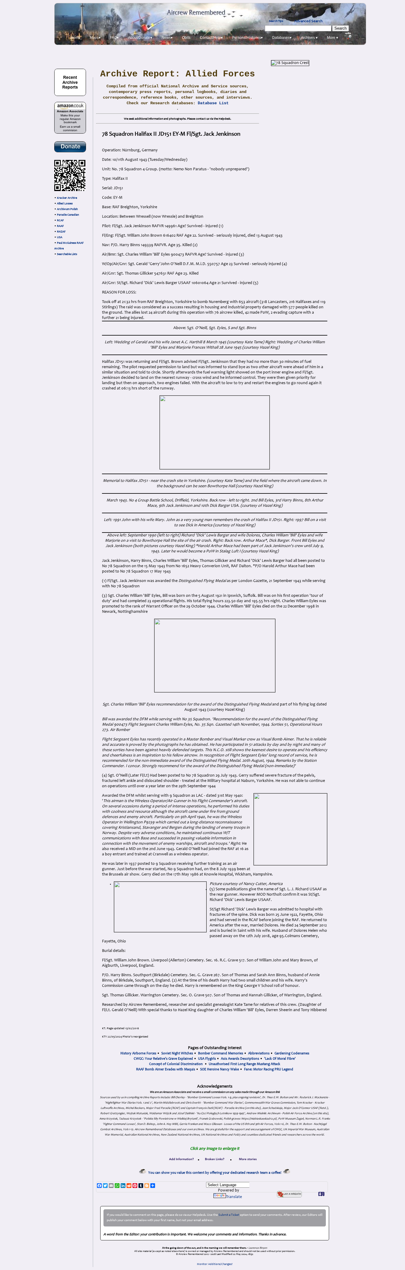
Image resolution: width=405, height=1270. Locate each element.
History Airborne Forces (138, 1053)
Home (75, 38)
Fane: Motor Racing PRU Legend (268, 1069)
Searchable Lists (67, 254)
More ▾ (332, 38)
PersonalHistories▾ (247, 38)
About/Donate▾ (140, 38)
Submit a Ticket (229, 1215)
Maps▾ (95, 38)
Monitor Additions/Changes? (215, 1264)
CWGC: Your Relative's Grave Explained (163, 1059)
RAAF (60, 226)
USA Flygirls (207, 1059)
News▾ (167, 38)
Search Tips (276, 21)
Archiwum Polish (67, 209)
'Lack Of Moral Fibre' (280, 1059)
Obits (186, 38)
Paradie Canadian (68, 215)
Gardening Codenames (292, 1053)
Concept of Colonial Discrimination (176, 1064)
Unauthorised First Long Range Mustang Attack (244, 1064)
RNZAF (61, 231)
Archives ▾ (309, 38)
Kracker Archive (67, 198)
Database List (213, 103)
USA (59, 237)
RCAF (60, 220)
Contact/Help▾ (211, 38)
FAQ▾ (114, 38)
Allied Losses (65, 203)
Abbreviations (259, 1053)
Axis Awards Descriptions (240, 1059)
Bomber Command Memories (220, 1053)
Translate (234, 1197)
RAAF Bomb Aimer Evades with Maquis (165, 1069)
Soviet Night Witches (177, 1053)
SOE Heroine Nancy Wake (219, 1069)
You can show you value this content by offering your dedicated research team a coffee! (215, 1173)
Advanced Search (308, 21)
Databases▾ (281, 38)
